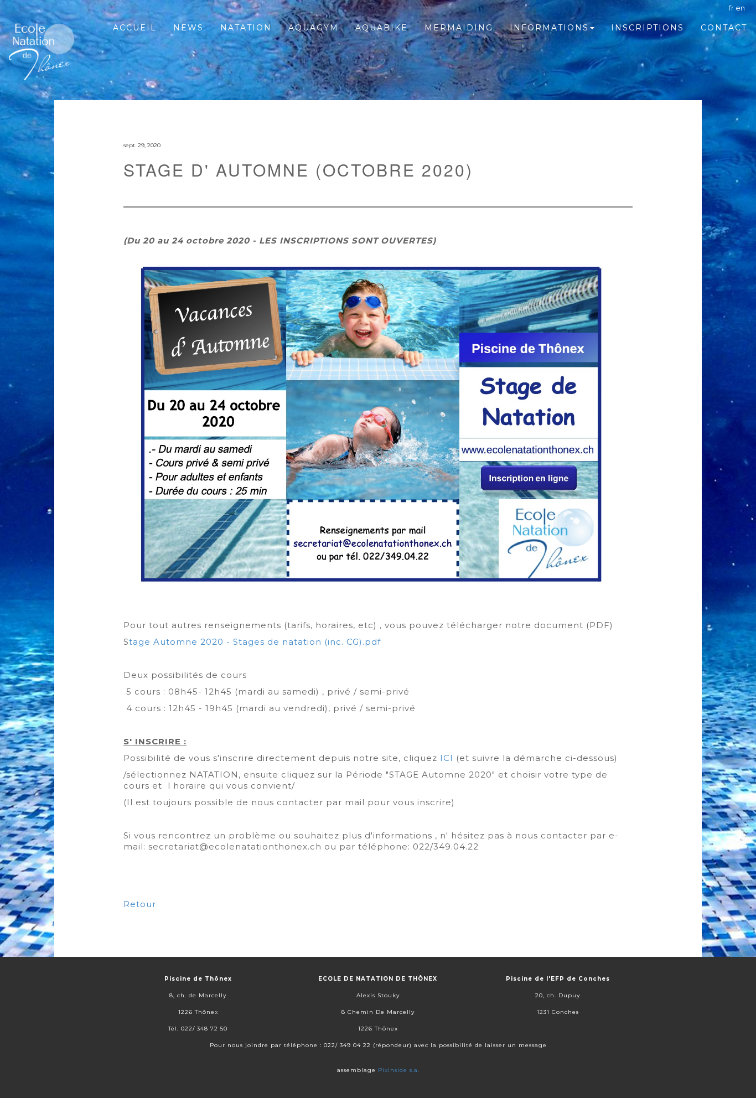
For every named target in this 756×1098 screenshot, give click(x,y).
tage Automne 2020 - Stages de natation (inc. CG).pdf (255, 641)
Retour (139, 904)
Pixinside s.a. (399, 1070)
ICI (446, 758)
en (740, 7)
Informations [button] (549, 28)
